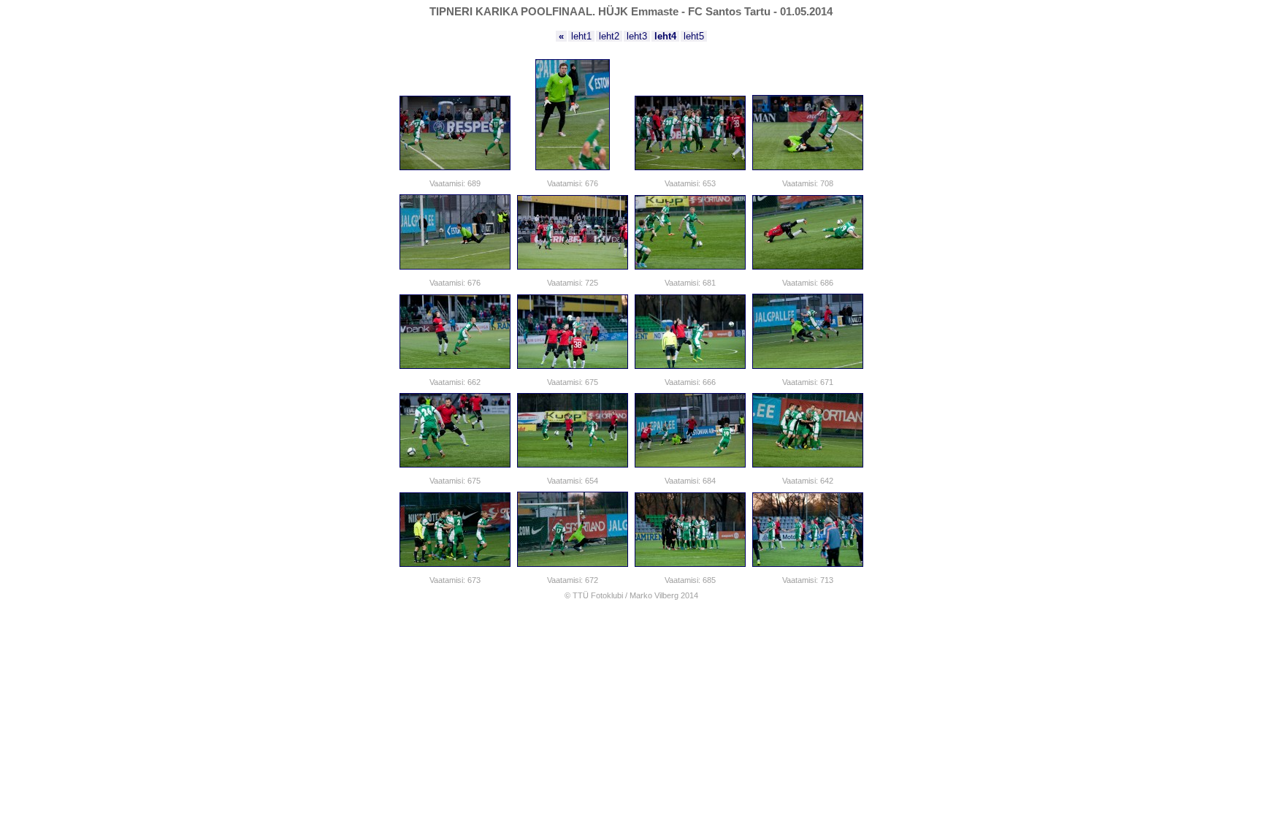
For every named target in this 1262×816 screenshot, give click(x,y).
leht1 (581, 36)
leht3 (637, 36)
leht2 (609, 36)
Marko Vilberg (654, 595)
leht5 (694, 36)
